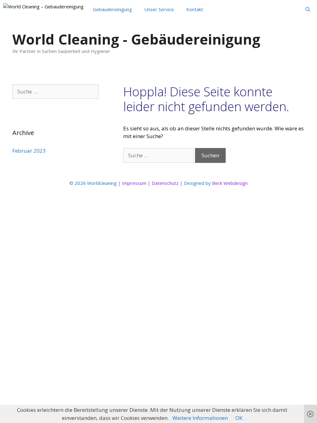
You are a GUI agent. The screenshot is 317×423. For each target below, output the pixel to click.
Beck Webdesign (230, 183)
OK (238, 417)
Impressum (134, 183)
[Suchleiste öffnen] (308, 9)
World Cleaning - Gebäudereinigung (136, 39)
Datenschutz (165, 183)
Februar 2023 (29, 150)
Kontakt (194, 9)
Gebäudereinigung (112, 9)
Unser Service (159, 9)
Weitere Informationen (200, 417)
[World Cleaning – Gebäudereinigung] (43, 9)
